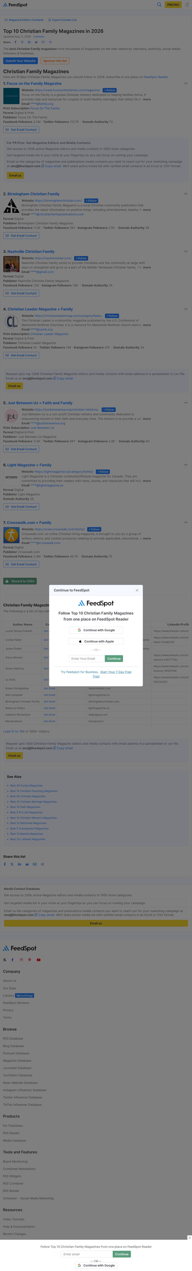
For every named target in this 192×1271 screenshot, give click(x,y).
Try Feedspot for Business (79, 672)
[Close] (137, 590)
